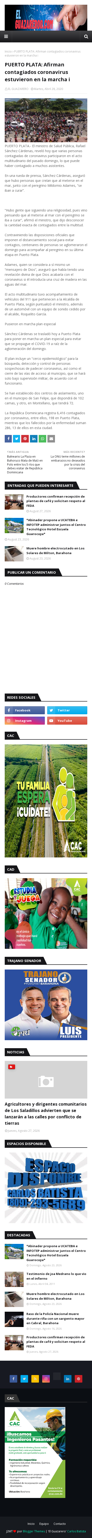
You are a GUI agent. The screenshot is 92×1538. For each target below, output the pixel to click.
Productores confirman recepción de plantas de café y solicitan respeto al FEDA (55, 501)
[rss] (35, 1379)
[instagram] (25, 721)
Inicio (8, 51)
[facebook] (25, 710)
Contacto (60, 1524)
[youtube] (67, 721)
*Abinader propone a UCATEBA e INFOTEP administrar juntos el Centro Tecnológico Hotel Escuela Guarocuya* (56, 527)
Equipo (44, 1524)
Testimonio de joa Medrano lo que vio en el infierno (56, 1276)
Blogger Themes (34, 1531)
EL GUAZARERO (18, 89)
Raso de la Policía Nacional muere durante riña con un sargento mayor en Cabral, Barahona (55, 1318)
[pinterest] (78, 1379)
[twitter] (67, 710)
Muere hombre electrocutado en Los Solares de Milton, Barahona (55, 550)
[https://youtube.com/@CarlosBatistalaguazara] (57, 1376)
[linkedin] (67, 1379)
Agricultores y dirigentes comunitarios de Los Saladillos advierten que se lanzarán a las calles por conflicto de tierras (46, 1113)
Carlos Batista (76, 1531)
